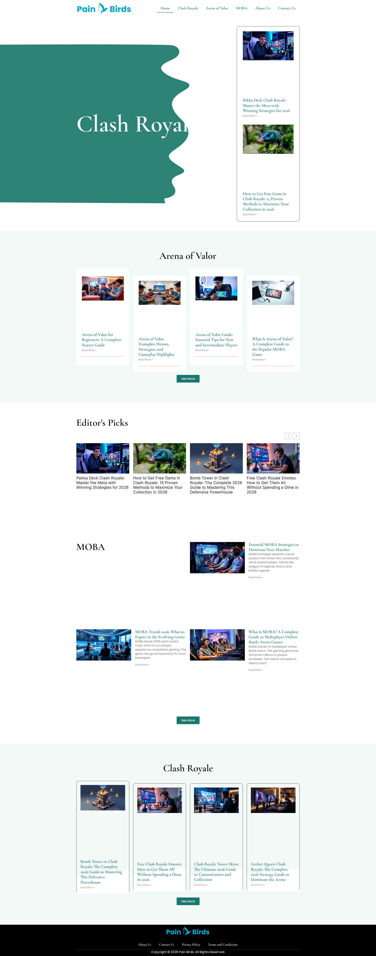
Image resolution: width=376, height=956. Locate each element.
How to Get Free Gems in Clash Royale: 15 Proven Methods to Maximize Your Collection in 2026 (266, 201)
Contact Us (287, 8)
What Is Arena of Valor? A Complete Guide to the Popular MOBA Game (272, 346)
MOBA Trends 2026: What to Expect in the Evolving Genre (160, 634)
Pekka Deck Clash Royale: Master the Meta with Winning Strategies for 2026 (266, 105)
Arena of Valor (217, 8)
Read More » (250, 115)
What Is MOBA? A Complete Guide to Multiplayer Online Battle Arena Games (273, 637)
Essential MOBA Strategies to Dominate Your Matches (274, 547)
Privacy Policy (191, 944)
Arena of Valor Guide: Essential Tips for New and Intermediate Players (216, 339)
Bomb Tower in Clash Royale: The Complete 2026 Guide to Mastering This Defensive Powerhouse (216, 485)
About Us (262, 8)
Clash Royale (188, 8)
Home (165, 8)
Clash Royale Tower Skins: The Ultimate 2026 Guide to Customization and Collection (216, 871)
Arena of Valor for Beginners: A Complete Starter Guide (101, 339)
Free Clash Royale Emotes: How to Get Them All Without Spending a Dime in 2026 (272, 485)
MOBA (241, 8)
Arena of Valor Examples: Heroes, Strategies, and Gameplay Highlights (156, 346)
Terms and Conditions (223, 944)
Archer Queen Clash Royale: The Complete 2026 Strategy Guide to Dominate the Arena (270, 871)
